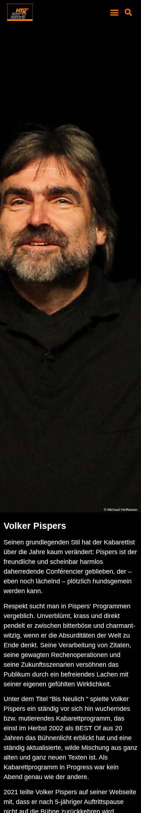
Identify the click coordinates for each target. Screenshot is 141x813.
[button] (114, 12)
